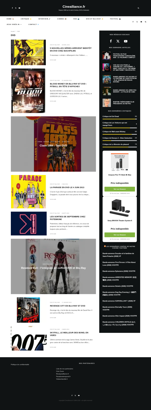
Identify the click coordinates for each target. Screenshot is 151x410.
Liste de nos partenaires (64, 369)
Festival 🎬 (115, 19)
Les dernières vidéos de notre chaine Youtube (120, 247)
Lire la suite (53, 60)
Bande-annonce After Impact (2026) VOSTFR (120, 316)
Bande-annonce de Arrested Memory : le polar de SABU (124, 91)
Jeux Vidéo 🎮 (13, 24)
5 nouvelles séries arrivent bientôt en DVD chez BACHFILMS (71, 49)
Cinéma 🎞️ (62, 19)
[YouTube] (19, 8)
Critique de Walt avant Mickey (114, 131)
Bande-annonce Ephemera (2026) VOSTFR (119, 271)
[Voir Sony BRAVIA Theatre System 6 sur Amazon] (119, 208)
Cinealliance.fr (74, 6)
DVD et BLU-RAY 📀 (94, 19)
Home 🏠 (10, 19)
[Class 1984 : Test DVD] (53, 144)
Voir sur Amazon (120, 189)
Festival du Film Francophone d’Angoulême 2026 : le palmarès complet (124, 55)
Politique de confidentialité (20, 364)
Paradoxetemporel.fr (63, 376)
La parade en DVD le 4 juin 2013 (67, 187)
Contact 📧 (34, 24)
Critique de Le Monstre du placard (116, 144)
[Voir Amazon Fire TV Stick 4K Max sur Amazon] (119, 162)
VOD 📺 (76, 19)
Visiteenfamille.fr (62, 379)
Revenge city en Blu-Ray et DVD (67, 306)
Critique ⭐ (26, 19)
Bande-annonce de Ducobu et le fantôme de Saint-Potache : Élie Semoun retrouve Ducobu (125, 79)
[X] (16, 8)
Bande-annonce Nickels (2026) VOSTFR (118, 286)
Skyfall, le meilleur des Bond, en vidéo (69, 334)
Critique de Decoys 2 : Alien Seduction (117, 138)
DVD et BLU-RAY (55, 44)
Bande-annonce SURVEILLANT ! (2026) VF (119, 301)
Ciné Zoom (60, 371)
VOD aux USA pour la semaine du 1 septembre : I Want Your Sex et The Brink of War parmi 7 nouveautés (124, 67)
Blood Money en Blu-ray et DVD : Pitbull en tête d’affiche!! (68, 85)
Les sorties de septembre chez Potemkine (67, 218)
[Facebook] (12, 8)
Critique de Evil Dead (111, 116)
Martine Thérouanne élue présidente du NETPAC (123, 102)
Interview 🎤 (44, 19)
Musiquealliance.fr (62, 374)
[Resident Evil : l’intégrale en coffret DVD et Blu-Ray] (53, 266)
